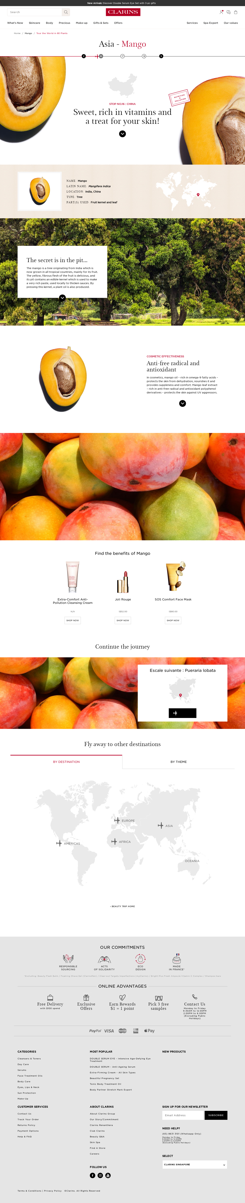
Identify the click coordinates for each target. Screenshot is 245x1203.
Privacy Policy (53, 1191)
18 (144, 56)
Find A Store (97, 1148)
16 (101, 56)
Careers (94, 1154)
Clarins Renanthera (101, 1125)
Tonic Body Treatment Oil (105, 1084)
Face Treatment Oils (30, 1076)
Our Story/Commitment (104, 1119)
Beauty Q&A (97, 1136)
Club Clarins (97, 1131)
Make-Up (23, 1098)
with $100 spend (50, 1005)
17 (123, 56)
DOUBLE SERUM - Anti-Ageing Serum (112, 1067)
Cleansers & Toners (29, 1058)
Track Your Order (28, 1119)
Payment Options (28, 1131)
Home (17, 33)
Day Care (23, 1064)
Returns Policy (26, 1125)
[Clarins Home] (123, 12)
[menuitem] (221, 12)
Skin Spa (95, 1142)
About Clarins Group (102, 1113)
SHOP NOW (72, 620)
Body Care (24, 1081)
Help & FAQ (25, 1136)
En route (186, 713)
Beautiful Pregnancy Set (104, 1078)
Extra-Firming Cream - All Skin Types (113, 1072)
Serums (22, 1070)
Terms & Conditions (29, 1191)
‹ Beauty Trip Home (122, 906)
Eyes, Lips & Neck (28, 1087)
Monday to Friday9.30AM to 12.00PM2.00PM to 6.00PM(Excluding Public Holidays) (195, 1010)
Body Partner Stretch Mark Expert (111, 1089)
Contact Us (24, 1113)
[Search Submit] (66, 12)
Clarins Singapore (177, 1164)
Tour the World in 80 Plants (52, 33)
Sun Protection (27, 1093)
